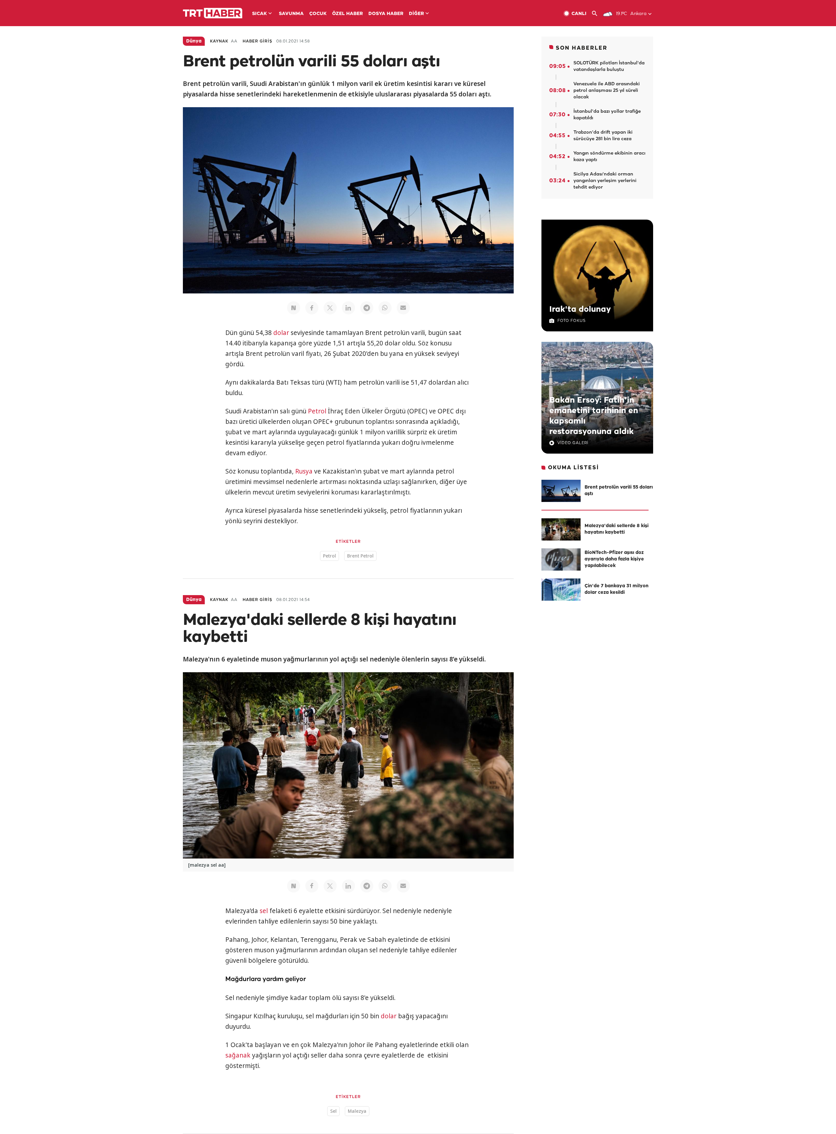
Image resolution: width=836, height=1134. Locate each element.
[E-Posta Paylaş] (403, 307)
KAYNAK (219, 41)
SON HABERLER (581, 48)
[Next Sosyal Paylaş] (293, 307)
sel (264, 911)
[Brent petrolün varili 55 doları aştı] (561, 491)
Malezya (357, 1111)
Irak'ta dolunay (580, 309)
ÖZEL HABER (347, 13)
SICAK (259, 13)
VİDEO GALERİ (572, 443)
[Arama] (597, 13)
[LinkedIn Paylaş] (348, 307)
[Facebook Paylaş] (311, 307)
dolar (281, 332)
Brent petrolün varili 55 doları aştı (619, 490)
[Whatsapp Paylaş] (385, 307)
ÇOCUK (318, 13)
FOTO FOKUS (571, 321)
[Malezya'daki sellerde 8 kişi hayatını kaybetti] (561, 529)
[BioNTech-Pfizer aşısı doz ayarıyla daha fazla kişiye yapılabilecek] (561, 559)
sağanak (237, 1055)
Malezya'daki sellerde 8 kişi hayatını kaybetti (617, 529)
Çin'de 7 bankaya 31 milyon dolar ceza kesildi (617, 589)
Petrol (317, 411)
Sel (333, 1111)
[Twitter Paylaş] (330, 307)
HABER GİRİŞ (257, 41)
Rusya (304, 471)
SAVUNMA (291, 13)
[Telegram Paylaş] (366, 307)
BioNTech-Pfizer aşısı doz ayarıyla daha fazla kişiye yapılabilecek (614, 559)
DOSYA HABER (385, 13)
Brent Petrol (360, 556)
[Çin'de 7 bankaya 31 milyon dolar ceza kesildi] (561, 589)
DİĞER (416, 13)
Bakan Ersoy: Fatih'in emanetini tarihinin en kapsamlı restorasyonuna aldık (593, 416)
